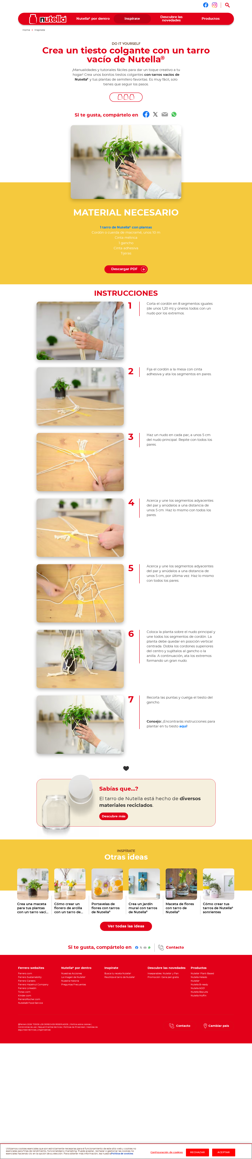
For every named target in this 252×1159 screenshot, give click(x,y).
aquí (183, 726)
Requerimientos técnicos (50, 1027)
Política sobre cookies (80, 1024)
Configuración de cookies (167, 1152)
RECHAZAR (197, 1152)
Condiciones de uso (27, 1027)
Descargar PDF (124, 269)
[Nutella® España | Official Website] (47, 19)
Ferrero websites (31, 968)
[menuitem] (93, 19)
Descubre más (113, 816)
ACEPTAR (224, 1152)
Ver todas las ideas (126, 926)
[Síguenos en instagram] (214, 5)
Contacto (175, 947)
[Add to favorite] (126, 768)
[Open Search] (227, 5)
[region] (126, 1151)
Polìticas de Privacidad (74, 1027)
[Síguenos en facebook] (205, 5)
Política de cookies (122, 1154)
